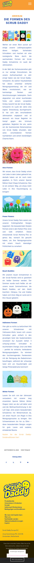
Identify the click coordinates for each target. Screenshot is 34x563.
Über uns (8, 517)
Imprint (7, 523)
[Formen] (17, 36)
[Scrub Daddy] (14, 3)
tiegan (27, 450)
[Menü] (28, 3)
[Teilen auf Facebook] (6, 462)
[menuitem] (28, 3)
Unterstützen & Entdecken (13, 503)
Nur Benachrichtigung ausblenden (17, 555)
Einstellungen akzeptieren (17, 551)
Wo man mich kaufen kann (13, 515)
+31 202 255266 (8, 540)
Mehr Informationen (17, 559)
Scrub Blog (17, 16)
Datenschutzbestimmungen (14, 521)
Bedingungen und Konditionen (15, 509)
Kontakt (7, 505)
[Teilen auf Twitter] (13, 462)
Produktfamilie (9, 501)
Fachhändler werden (11, 519)
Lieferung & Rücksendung (13, 507)
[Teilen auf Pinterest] (20, 462)
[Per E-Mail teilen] (27, 462)
